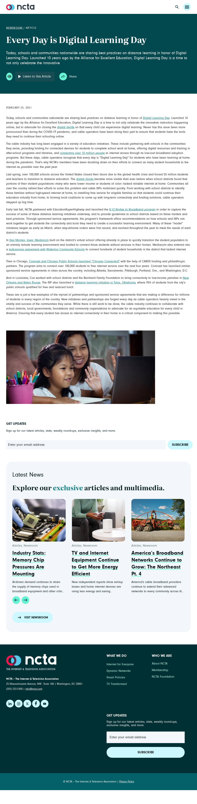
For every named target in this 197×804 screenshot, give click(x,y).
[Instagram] (19, 703)
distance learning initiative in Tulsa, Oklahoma (105, 282)
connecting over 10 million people (82, 153)
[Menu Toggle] (187, 7)
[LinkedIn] (10, 703)
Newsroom (14, 28)
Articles (17, 545)
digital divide (65, 127)
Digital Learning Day (156, 117)
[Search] (177, 7)
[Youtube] (44, 703)
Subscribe (180, 445)
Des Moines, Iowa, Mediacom (29, 240)
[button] (16, 600)
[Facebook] (36, 703)
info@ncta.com (33, 689)
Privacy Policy (126, 781)
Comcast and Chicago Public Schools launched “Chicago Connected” (74, 261)
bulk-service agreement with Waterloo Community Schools (47, 249)
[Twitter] (27, 703)
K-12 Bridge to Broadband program (132, 209)
